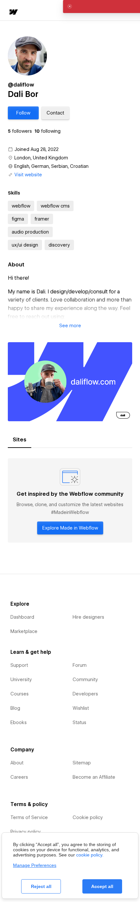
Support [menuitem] (19, 665)
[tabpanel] (70, 500)
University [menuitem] (21, 679)
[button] (23, 112)
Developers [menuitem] (85, 693)
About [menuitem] (16, 762)
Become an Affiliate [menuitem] (94, 777)
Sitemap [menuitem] (82, 762)
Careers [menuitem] (19, 777)
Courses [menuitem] (19, 693)
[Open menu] (130, 10)
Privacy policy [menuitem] (25, 831)
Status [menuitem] (79, 722)
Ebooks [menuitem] (18, 722)
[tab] (19, 440)
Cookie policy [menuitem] (88, 817)
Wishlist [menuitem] (81, 708)
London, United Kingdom (41, 157)
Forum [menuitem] (80, 665)
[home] (13, 12)
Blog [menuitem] (15, 708)
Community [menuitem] (85, 679)
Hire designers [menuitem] (88, 617)
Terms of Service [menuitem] (29, 817)
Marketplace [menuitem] (23, 631)
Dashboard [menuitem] (22, 617)
